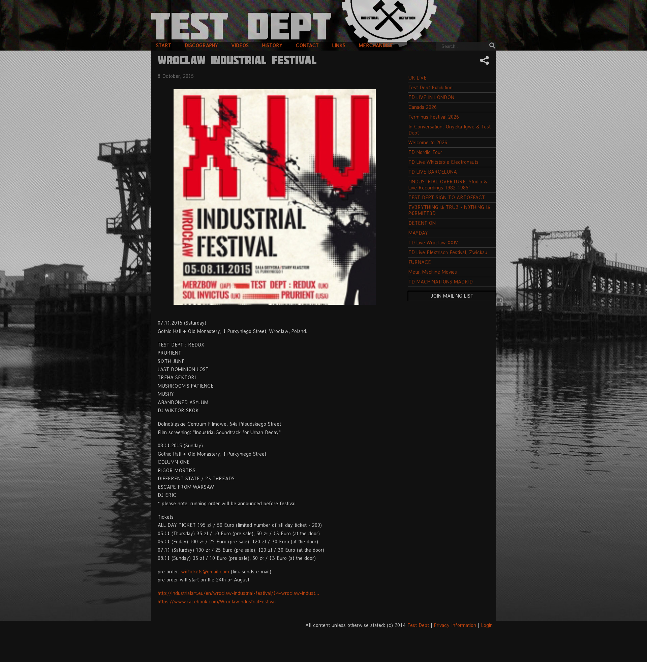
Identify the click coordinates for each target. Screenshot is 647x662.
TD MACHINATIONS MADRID (440, 281)
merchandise (376, 45)
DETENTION (422, 223)
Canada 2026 (422, 107)
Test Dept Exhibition (430, 87)
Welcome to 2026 (427, 142)
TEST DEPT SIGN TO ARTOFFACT (446, 197)
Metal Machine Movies (432, 272)
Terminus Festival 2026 (433, 117)
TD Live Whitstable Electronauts (443, 162)
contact (307, 45)
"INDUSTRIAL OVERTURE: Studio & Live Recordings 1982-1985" (447, 184)
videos (240, 45)
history (272, 45)
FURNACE (419, 262)
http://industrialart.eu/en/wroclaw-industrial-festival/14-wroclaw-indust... (238, 593)
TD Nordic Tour (425, 152)
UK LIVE (417, 78)
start (163, 45)
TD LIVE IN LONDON (431, 97)
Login (487, 625)
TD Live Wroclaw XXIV (433, 242)
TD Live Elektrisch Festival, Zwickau (447, 252)
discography (201, 45)
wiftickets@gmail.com (205, 571)
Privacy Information (455, 625)
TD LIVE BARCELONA (432, 172)
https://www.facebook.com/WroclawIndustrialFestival (217, 601)
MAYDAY (418, 233)
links (338, 45)
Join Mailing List (452, 296)
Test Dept (418, 625)
